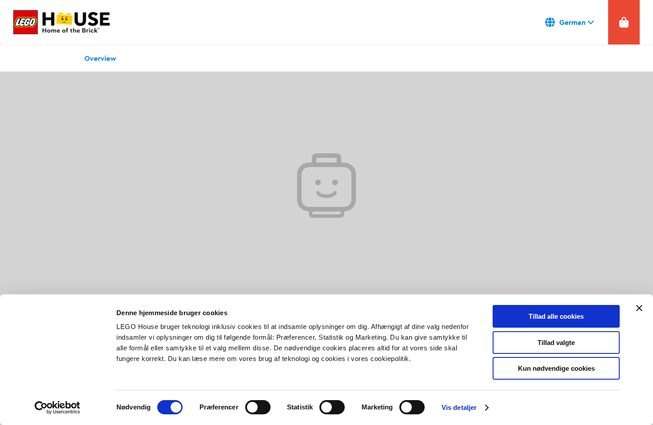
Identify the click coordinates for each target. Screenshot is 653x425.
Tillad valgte (556, 342)
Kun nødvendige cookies (556, 368)
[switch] (258, 407)
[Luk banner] (639, 308)
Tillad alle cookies (556, 316)
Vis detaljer (459, 407)
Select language (570, 22)
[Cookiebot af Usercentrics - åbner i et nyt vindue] (57, 407)
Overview (100, 58)
